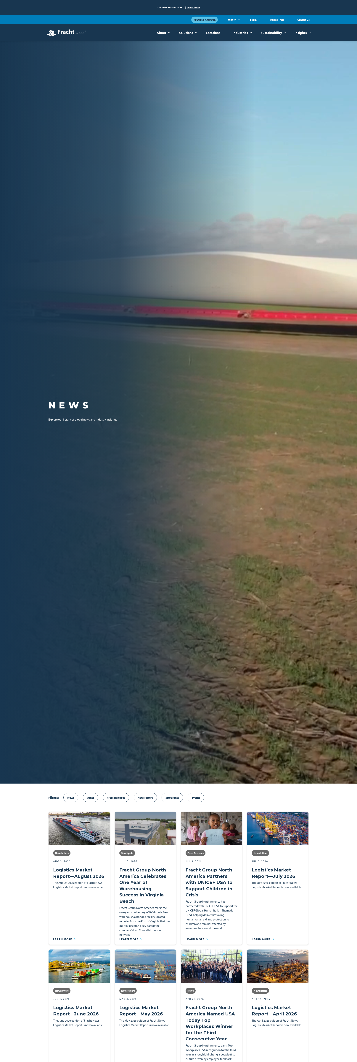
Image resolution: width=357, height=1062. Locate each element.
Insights (301, 33)
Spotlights (172, 797)
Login (253, 19)
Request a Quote (205, 19)
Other (90, 797)
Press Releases (116, 797)
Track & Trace (277, 19)
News (70, 797)
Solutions (186, 33)
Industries (240, 33)
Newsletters (145, 797)
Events (196, 797)
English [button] (232, 19)
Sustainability (271, 33)
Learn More (62, 939)
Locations (213, 33)
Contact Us (303, 19)
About (161, 33)
